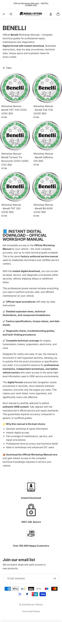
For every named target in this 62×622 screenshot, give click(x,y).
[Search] (11, 14)
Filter (9, 68)
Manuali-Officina (35, 604)
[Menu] (4, 14)
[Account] (50, 14)
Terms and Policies (31, 611)
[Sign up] (54, 578)
